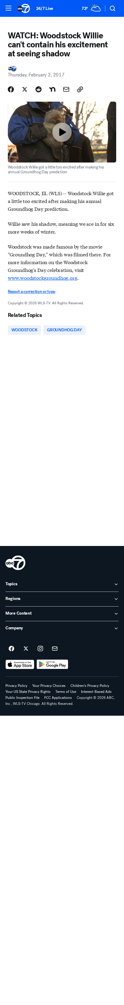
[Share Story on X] (25, 89)
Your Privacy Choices (49, 685)
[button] (8, 8)
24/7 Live (44, 8)
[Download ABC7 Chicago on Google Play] (52, 664)
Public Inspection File (22, 697)
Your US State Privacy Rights (28, 691)
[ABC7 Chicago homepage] (23, 8)
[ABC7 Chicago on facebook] (11, 649)
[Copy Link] (80, 89)
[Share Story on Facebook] (11, 89)
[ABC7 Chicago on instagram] (40, 649)
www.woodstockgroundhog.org (42, 277)
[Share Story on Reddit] (38, 89)
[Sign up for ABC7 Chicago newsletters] (55, 649)
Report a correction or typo (31, 291)
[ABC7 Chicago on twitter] (26, 649)
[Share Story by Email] (66, 89)
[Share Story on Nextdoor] (52, 89)
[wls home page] (15, 563)
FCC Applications (58, 697)
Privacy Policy (16, 685)
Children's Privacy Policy (89, 685)
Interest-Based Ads (96, 691)
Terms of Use (65, 691)
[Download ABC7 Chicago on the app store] (19, 664)
